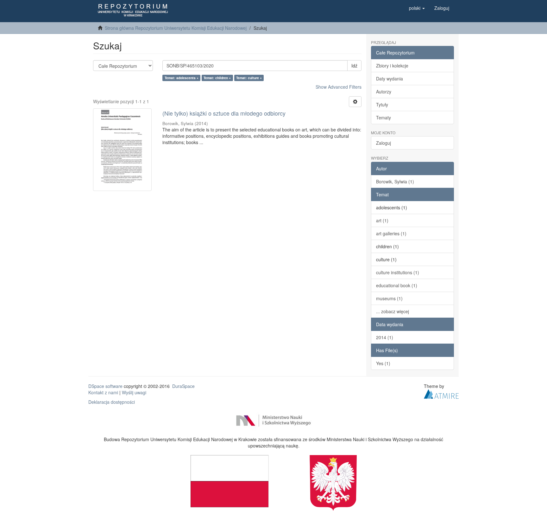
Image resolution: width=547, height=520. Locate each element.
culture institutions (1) (397, 272)
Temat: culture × (249, 77)
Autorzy (383, 91)
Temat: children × (217, 77)
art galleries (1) (391, 233)
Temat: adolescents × (181, 77)
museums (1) (389, 298)
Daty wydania (389, 78)
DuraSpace (183, 386)
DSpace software (105, 386)
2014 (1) (384, 337)
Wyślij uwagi (134, 392)
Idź (354, 65)
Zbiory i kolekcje (392, 65)
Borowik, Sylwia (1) (395, 181)
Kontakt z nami (103, 392)
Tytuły (382, 104)
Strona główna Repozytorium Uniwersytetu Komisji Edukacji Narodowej (176, 28)
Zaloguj (383, 143)
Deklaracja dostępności (111, 402)
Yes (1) (383, 363)
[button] (417, 8)
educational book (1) (396, 285)
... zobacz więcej (392, 311)
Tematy (383, 117)
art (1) (382, 220)
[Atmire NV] (441, 393)
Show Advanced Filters (339, 87)
